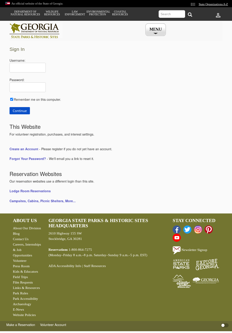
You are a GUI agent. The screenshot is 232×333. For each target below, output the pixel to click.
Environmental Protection (97, 13)
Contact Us (21, 239)
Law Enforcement (75, 13)
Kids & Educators (25, 271)
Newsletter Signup (194, 250)
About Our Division (27, 228)
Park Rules (20, 293)
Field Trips (20, 277)
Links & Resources (26, 288)
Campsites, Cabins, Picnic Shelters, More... (43, 201)
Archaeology (22, 304)
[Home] (36, 30)
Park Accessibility (25, 298)
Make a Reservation (20, 324)
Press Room (21, 266)
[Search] (190, 14)
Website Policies (24, 315)
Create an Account (24, 149)
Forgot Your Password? (28, 158)
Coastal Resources (120, 13)
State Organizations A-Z (213, 4)
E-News (18, 309)
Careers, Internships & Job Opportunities (27, 250)
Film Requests (23, 282)
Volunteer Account (53, 324)
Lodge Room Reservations (30, 191)
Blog (16, 233)
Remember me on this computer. (37, 99)
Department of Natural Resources (25, 13)
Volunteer (20, 261)
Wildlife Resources (52, 13)
